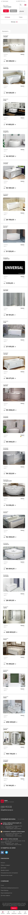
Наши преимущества (6, 893)
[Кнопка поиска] (21, 5)
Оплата (3, 862)
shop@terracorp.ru (7, 810)
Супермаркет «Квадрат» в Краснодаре (14, 831)
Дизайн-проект (5, 870)
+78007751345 (17, 828)
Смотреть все (21, 819)
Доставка (3, 867)
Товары (20, 17)
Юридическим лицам (6, 875)
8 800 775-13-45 (6, 807)
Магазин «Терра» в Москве (10, 839)
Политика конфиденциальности (9, 888)
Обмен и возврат (5, 865)
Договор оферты (5, 895)
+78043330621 (9, 844)
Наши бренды (4, 890)
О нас (2, 885)
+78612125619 (9, 828)
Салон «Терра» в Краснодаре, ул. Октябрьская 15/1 (12, 823)
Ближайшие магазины (8, 819)
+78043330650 (10, 836)
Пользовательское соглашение (9, 873)
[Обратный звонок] (26, 1)
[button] (25, 912)
